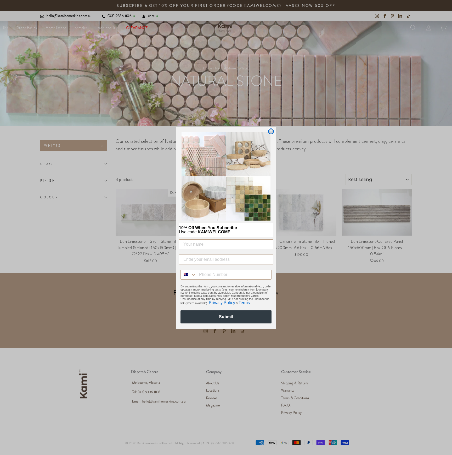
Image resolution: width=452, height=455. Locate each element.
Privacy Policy (222, 302)
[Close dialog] (271, 131)
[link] (226, 176)
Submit (226, 317)
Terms (244, 302)
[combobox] (188, 274)
